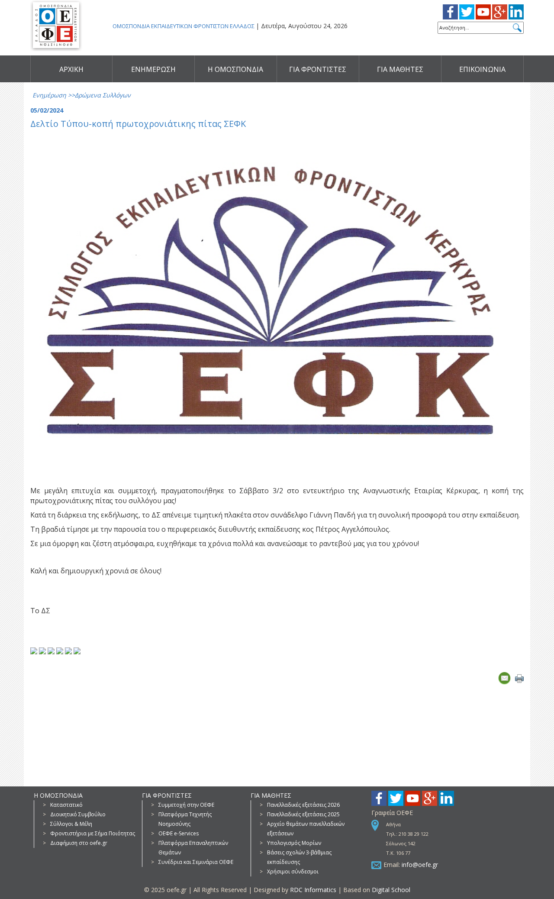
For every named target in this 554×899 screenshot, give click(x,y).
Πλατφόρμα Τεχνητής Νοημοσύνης (185, 819)
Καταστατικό (66, 804)
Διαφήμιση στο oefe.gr (78, 843)
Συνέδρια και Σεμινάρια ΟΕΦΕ (195, 862)
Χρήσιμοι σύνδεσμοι (293, 871)
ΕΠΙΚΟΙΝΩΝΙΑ (482, 69)
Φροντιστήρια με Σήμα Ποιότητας (92, 833)
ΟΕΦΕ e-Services (178, 833)
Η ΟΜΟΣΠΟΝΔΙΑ (235, 69)
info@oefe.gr (420, 864)
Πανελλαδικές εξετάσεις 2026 (303, 804)
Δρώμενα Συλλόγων (103, 95)
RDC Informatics (313, 890)
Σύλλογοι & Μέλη (71, 824)
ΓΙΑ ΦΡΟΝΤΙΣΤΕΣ (317, 69)
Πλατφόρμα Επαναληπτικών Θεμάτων (193, 847)
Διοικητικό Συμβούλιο (78, 814)
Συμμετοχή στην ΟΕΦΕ (186, 804)
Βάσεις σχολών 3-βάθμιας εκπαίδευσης (299, 857)
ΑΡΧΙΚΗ (71, 69)
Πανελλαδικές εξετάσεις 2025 (303, 814)
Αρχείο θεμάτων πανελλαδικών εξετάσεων (306, 828)
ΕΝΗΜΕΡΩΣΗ (153, 69)
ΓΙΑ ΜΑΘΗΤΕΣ (400, 69)
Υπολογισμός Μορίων (294, 843)
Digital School (391, 890)
